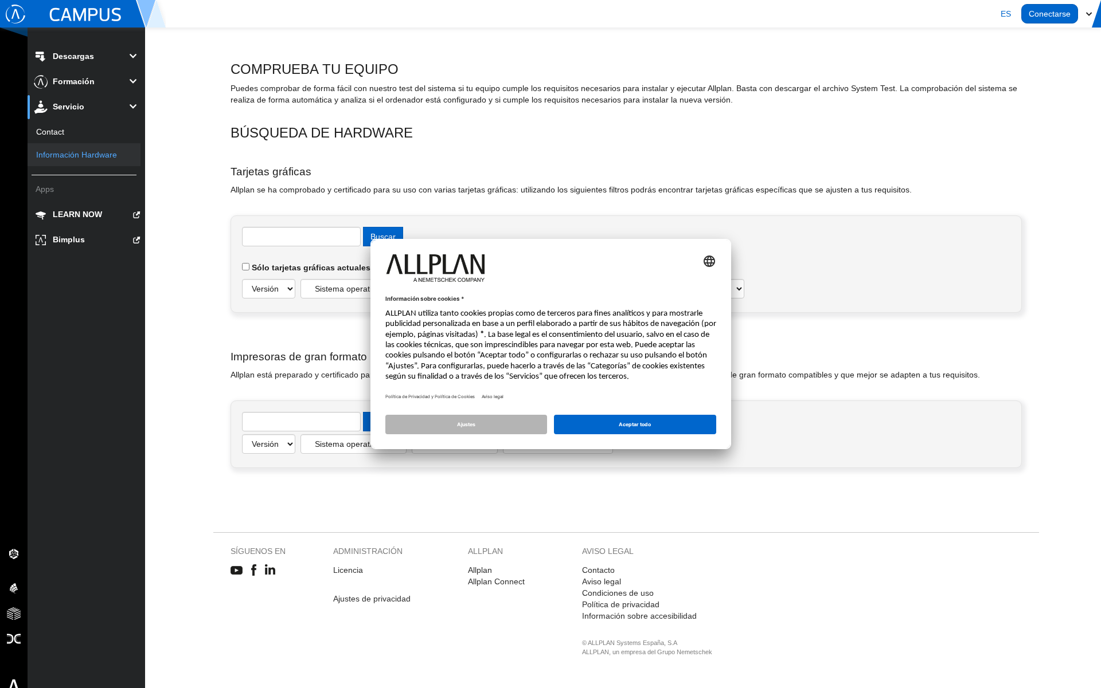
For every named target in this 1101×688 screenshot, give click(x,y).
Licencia (348, 570)
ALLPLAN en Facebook (253, 570)
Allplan (480, 570)
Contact (50, 131)
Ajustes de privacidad (372, 598)
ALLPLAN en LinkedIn (270, 570)
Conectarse (1050, 13)
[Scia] (14, 587)
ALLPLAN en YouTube (237, 570)
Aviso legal (601, 581)
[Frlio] (14, 613)
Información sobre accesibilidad (639, 615)
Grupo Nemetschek (684, 651)
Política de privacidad (620, 604)
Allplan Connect (496, 581)
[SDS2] (14, 553)
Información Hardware (76, 154)
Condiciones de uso (618, 592)
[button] (1006, 13)
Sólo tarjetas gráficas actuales (309, 267)
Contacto (598, 570)
